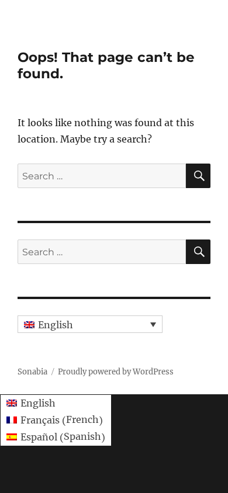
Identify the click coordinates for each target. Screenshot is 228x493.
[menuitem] (90, 324)
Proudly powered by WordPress (116, 372)
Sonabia (32, 372)
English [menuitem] (55, 325)
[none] (90, 324)
